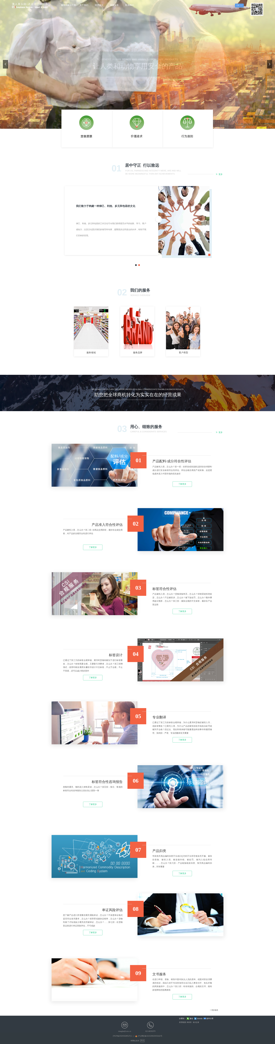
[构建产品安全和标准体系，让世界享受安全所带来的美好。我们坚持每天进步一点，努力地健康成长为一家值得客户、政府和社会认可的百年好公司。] (86, 128)
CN (238, 5)
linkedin (200, 1019)
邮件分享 (210, 1019)
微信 (191, 1019)
